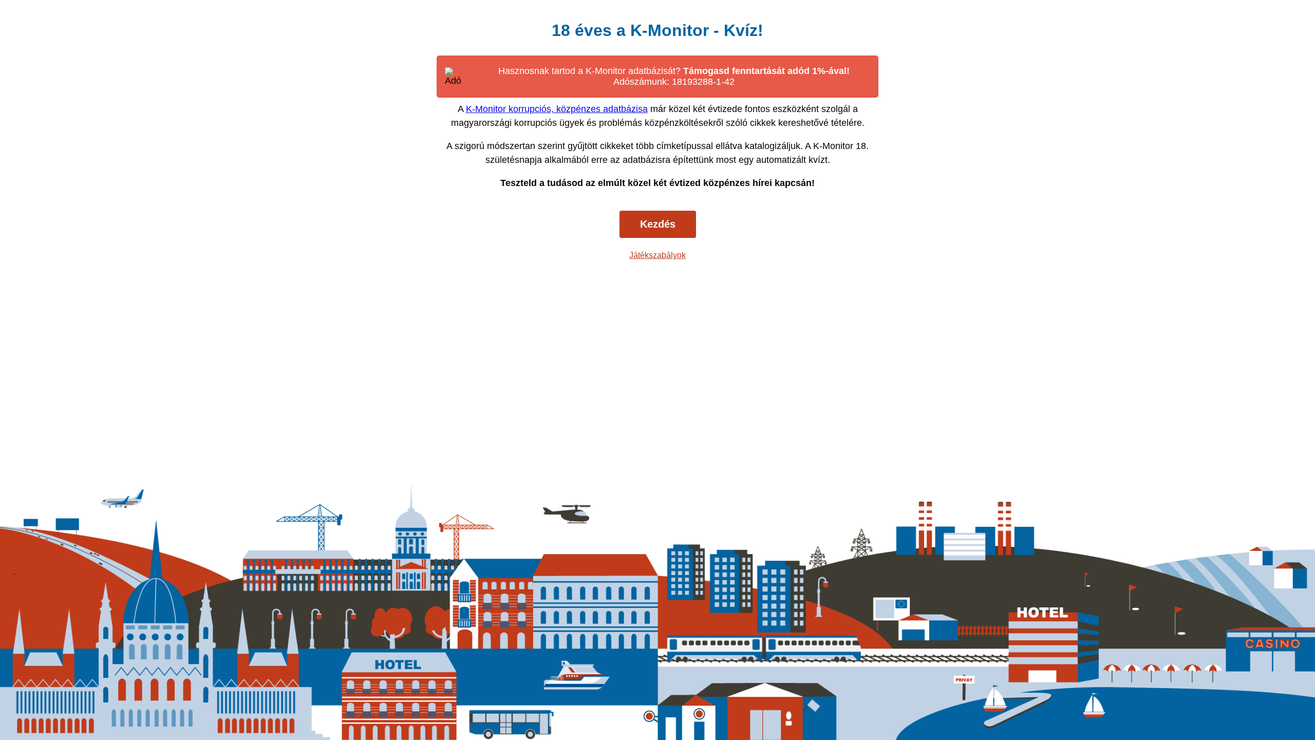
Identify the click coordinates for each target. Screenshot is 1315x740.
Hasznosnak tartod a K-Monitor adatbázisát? (674, 76)
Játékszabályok (657, 255)
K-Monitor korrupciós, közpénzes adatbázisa (557, 109)
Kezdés (657, 224)
